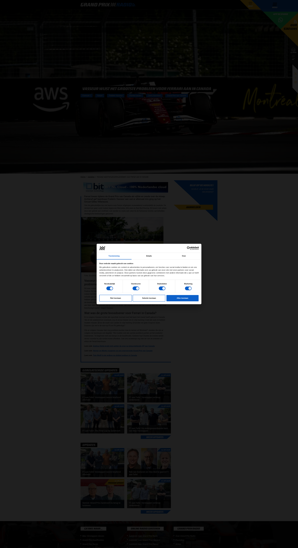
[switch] (136, 288)
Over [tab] (184, 256)
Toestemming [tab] (114, 256)
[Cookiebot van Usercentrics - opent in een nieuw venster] (188, 248)
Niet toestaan (115, 298)
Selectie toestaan (149, 298)
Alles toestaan (182, 298)
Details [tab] (149, 256)
